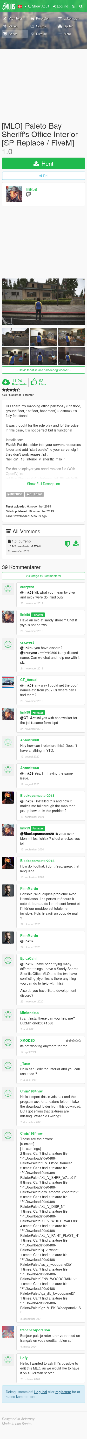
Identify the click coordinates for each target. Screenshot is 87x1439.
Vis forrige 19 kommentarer (43, 576)
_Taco (25, 1063)
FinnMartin (29, 888)
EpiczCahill (29, 958)
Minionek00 (29, 1012)
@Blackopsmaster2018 (39, 833)
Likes (42, 384)
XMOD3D (27, 1040)
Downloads (19, 384)
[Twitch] (28, 194)
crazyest (27, 586)
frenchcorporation (35, 1330)
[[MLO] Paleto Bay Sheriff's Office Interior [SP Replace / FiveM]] (43, 301)
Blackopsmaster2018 (37, 795)
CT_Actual (28, 679)
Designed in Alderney (18, 1418)
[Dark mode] (73, 6)
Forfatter (38, 615)
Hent (47, 163)
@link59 (26, 592)
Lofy (24, 1357)
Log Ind (40, 1391)
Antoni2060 (29, 739)
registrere (63, 1391)
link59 (31, 189)
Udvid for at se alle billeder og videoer (43, 370)
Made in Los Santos (17, 1423)
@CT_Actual (30, 717)
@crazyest (28, 652)
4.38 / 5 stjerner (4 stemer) (18, 394)
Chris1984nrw (31, 1091)
